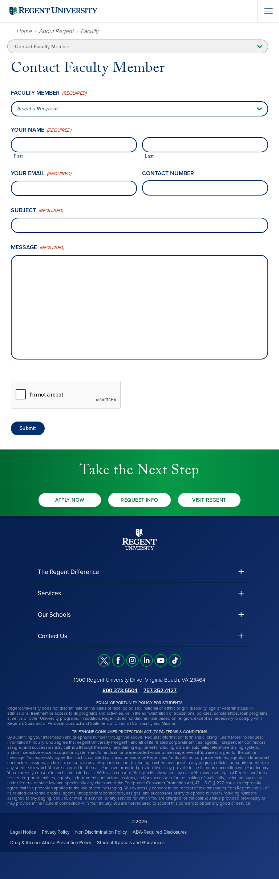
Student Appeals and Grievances (131, 843)
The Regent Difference (68, 572)
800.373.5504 (120, 690)
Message (37, 247)
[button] (139, 572)
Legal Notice (23, 832)
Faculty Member (48, 93)
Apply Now (70, 500)
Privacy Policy (55, 832)
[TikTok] (175, 660)
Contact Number (168, 173)
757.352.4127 (160, 690)
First (18, 156)
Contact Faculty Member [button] (42, 47)
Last (149, 156)
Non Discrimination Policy (101, 832)
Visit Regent (209, 500)
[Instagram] (132, 660)
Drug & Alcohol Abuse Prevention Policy (50, 843)
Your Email (41, 173)
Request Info (139, 500)
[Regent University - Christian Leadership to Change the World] (139, 539)
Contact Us (52, 636)
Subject (37, 210)
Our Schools (54, 615)
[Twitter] (104, 660)
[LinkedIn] (146, 660)
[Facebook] (118, 660)
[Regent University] (52, 10)
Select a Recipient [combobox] (37, 109)
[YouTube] (160, 660)
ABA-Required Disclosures (160, 832)
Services (49, 593)
